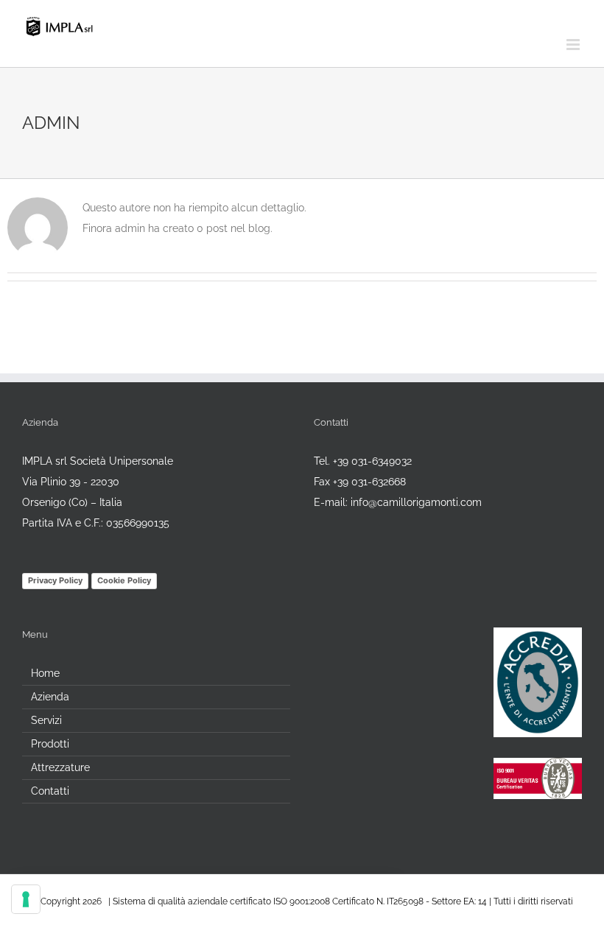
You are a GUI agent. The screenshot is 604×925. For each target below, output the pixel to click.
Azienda (50, 697)
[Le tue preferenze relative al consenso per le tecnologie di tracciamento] (26, 899)
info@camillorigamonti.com (416, 502)
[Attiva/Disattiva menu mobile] (574, 44)
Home (45, 673)
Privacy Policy (55, 580)
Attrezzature (60, 767)
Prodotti (50, 744)
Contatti (50, 791)
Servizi (46, 720)
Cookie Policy (124, 580)
